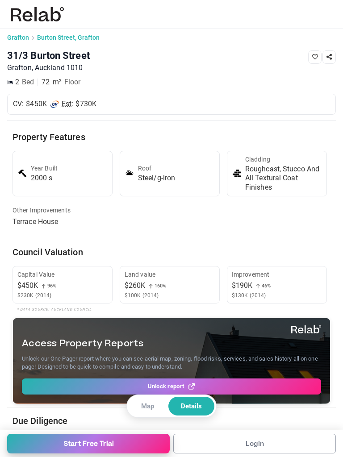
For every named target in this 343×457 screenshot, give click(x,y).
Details (191, 406)
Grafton (18, 37)
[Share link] (329, 57)
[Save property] (315, 57)
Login (255, 444)
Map (147, 406)
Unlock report (166, 386)
